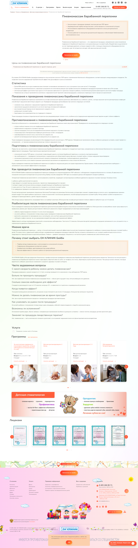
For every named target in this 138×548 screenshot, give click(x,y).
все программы (33, 337)
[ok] (118, 2)
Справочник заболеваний (83, 484)
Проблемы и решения (82, 486)
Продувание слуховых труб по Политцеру (26, 331)
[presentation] (11, 366)
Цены (66, 59)
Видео (11, 492)
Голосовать (32, 521)
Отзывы (12, 494)
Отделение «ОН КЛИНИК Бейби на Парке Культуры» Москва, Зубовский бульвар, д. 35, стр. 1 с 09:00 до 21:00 (112, 497)
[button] (68, 388)
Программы (50, 7)
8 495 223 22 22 (84, 73)
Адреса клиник (86, 7)
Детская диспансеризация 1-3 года (53, 345)
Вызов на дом (67, 7)
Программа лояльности (16, 496)
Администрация (14, 486)
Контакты (12, 484)
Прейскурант (32, 490)
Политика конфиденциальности (53, 486)
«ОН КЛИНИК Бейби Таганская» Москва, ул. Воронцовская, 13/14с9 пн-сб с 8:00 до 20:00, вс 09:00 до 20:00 (109, 491)
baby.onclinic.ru (38, 529)
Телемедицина (33, 494)
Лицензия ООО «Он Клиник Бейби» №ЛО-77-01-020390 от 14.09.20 (109, 529)
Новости (12, 490)
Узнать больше (19, 361)
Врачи (58, 7)
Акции (76, 7)
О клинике (13, 481)
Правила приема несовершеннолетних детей (57, 490)
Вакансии (12, 488)
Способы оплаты (14, 498)
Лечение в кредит (34, 492)
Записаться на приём (69, 473)
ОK (69, 542)
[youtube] (115, 2)
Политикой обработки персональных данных (73, 538)
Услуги (31, 481)
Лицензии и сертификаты (52, 484)
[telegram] (113, 2)
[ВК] (122, 2)
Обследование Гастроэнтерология (79, 345)
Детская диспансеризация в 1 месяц (23, 345)
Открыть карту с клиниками (69, 464)
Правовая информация (52, 481)
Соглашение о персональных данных (55, 488)
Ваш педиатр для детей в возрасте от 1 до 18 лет (111, 345)
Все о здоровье (101, 2)
